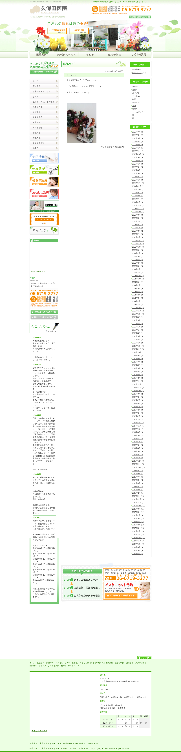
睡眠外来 (37, 138)
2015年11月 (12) (138, 502)
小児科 (36, 97)
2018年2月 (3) (137, 416)
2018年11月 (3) (138, 387)
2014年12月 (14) (138, 538)
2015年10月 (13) (138, 506)
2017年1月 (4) (137, 458)
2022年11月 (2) (138, 244)
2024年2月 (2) (137, 199)
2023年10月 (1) (138, 212)
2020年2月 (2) (137, 339)
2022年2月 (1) (137, 269)
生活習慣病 (38, 117)
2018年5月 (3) (137, 407)
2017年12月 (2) (138, 422)
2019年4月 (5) (137, 371)
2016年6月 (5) (137, 480)
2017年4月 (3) (137, 448)
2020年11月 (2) (138, 311)
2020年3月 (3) (137, 336)
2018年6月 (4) (137, 403)
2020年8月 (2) (137, 320)
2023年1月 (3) (137, 237)
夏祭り (135, 90)
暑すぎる (136, 93)
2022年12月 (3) (138, 241)
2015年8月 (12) (138, 512)
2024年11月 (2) (138, 186)
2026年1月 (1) (137, 148)
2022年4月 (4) (137, 263)
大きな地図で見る (37, 271)
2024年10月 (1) (138, 189)
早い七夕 (136, 102)
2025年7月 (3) (137, 161)
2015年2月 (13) (138, 531)
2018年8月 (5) (137, 397)
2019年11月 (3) (138, 349)
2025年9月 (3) (137, 157)
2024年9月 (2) (137, 193)
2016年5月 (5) (137, 483)
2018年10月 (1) (138, 391)
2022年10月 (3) (138, 247)
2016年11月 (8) (138, 464)
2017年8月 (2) (137, 435)
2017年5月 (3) (137, 445)
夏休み (135, 86)
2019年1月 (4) (137, 381)
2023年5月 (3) (137, 228)
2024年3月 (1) (137, 196)
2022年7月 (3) (137, 253)
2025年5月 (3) (137, 167)
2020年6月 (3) (137, 327)
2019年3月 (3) (137, 375)
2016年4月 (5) (137, 487)
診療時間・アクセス (41, 91)
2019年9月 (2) (137, 355)
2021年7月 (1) (137, 285)
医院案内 (37, 86)
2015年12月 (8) (138, 499)
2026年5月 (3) (137, 138)
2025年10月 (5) (138, 154)
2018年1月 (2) (137, 419)
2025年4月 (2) (137, 170)
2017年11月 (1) (138, 426)
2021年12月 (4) (138, 276)
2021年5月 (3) (137, 292)
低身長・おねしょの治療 (43, 102)
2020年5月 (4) (137, 330)
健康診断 (37, 122)
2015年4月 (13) (138, 525)
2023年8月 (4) (137, 218)
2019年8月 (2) (137, 359)
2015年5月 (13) (138, 522)
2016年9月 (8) (137, 471)
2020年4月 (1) (137, 333)
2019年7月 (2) (137, 362)
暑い (134, 106)
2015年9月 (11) (138, 509)
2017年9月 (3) (137, 432)
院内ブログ (137, 73)
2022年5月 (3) (137, 260)
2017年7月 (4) (137, 438)
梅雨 (134, 99)
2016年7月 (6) (137, 477)
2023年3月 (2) (137, 231)
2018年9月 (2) (137, 394)
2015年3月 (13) (138, 528)
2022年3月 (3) (137, 266)
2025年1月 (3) (137, 180)
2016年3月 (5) (137, 490)
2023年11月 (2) (138, 209)
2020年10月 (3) (138, 314)
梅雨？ (135, 109)
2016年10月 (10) (138, 467)
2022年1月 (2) (137, 272)
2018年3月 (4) (137, 413)
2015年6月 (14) (138, 518)
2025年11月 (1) (138, 151)
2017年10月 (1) (138, 429)
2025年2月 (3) (137, 177)
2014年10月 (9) (138, 544)
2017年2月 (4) (137, 455)
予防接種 (37, 112)
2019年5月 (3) (137, 368)
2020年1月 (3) (137, 343)
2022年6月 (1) (137, 256)
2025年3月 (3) (137, 173)
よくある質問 (39, 143)
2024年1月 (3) (137, 202)
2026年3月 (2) (137, 145)
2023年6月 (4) (137, 225)
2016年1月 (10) (138, 496)
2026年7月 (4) (137, 132)
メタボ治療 (38, 128)
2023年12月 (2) (138, 205)
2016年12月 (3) (138, 461)
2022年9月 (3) (137, 250)
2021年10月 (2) (138, 279)
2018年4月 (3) (137, 410)
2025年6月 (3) (137, 164)
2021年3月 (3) (137, 298)
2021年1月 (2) (137, 304)
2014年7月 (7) (137, 554)
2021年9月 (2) (137, 282)
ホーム (36, 81)
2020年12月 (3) (138, 308)
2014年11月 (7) (138, 541)
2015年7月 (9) (137, 515)
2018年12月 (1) (138, 384)
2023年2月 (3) (137, 234)
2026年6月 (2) (137, 135)
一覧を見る (52, 331)
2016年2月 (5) (137, 493)
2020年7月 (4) (137, 324)
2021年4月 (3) (137, 295)
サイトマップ (73, 666)
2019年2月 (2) (137, 378)
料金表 (36, 148)
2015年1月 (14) (138, 534)
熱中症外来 (38, 107)
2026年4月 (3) (137, 141)
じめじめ (136, 96)
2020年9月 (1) (137, 317)
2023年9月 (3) (137, 215)
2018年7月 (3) (137, 400)
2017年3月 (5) (137, 451)
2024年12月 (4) (138, 183)
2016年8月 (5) (137, 474)
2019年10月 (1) (138, 352)
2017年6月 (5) (137, 442)
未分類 (135, 69)
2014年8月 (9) (137, 550)
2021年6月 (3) (137, 288)
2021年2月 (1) (137, 301)
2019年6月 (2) (137, 365)
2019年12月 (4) (138, 346)
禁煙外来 (37, 133)
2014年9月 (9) (137, 547)
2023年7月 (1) (137, 221)
